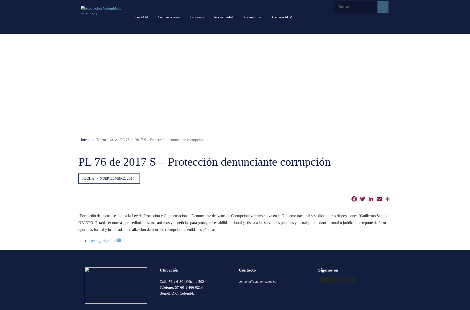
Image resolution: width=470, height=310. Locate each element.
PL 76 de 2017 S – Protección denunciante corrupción (162, 139)
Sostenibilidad (252, 17)
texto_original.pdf (104, 240)
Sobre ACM (140, 17)
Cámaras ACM (282, 17)
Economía (197, 17)
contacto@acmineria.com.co (257, 281)
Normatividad (223, 17)
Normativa (105, 139)
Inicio (85, 139)
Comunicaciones (169, 17)
